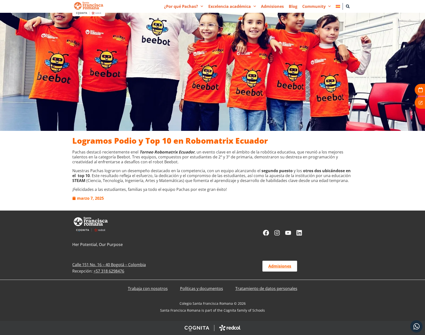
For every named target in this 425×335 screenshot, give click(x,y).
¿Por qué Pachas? (181, 6)
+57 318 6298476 (108, 271)
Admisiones (272, 6)
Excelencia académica (229, 6)
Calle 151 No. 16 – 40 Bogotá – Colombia (109, 264)
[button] (348, 6)
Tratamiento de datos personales (266, 288)
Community (314, 6)
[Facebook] (266, 233)
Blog (293, 6)
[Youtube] (288, 233)
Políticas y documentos (201, 288)
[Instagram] (277, 233)
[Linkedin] (299, 233)
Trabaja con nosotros (148, 288)
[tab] (416, 326)
